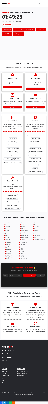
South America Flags (22, 373)
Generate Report (29, 275)
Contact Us (5, 373)
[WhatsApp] (10, 402)
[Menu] (44, 3)
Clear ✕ (40, 275)
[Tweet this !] (4, 402)
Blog (3, 382)
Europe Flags (20, 375)
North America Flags (22, 371)
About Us (4, 371)
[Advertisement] (24, 48)
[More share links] (13, 402)
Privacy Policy (5, 375)
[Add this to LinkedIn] (7, 402)
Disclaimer (5, 379)
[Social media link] (2, 350)
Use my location (7, 24)
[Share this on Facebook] (1, 402)
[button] (40, 3)
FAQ (3, 381)
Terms (3, 377)
